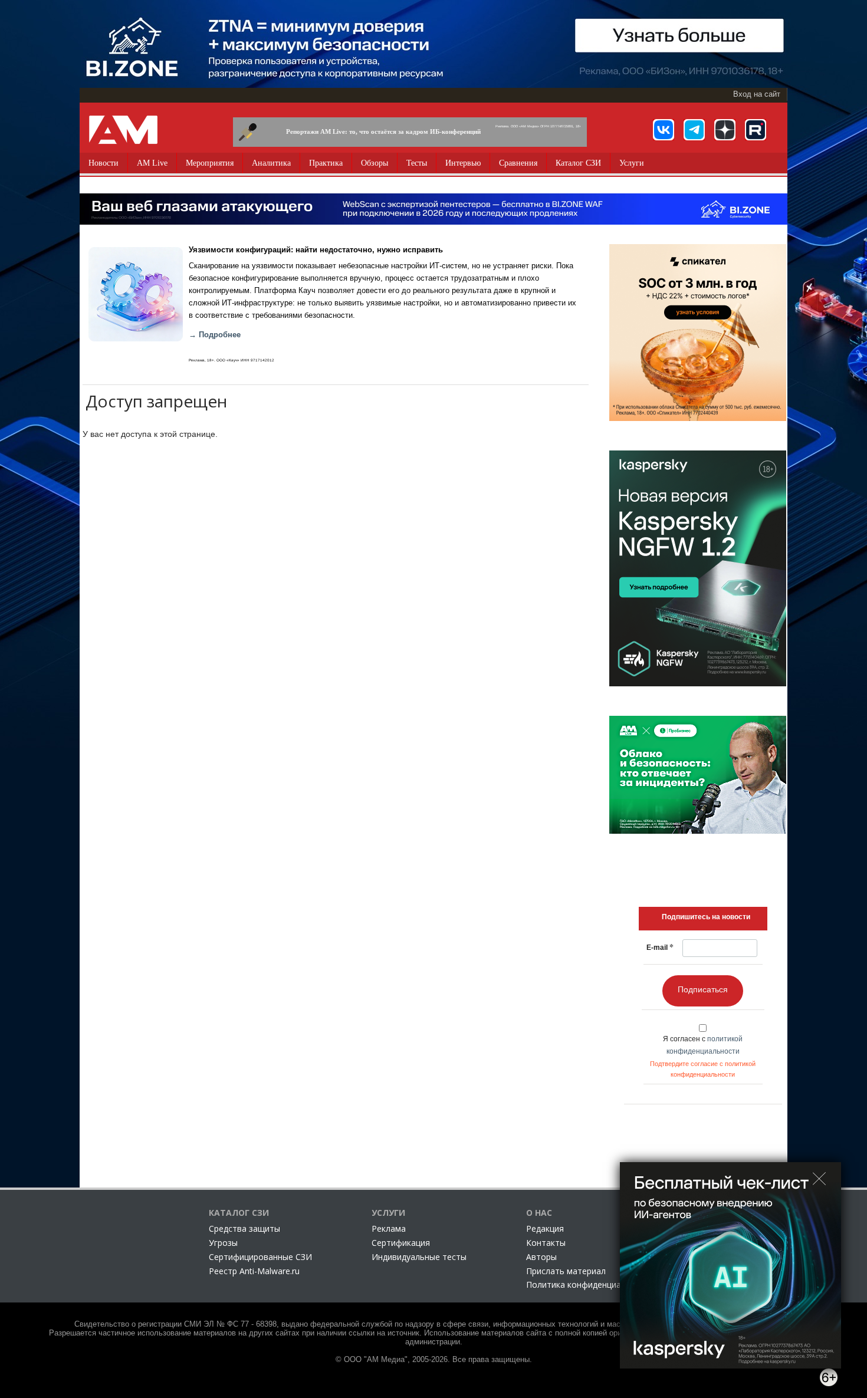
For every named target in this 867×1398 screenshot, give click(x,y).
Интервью (463, 163)
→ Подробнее (215, 335)
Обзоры (374, 163)
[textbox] (705, 917)
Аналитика (271, 163)
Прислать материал (566, 1271)
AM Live (152, 163)
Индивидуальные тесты (419, 1256)
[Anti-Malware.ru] (123, 129)
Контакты (546, 1242)
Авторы (541, 1256)
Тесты (416, 163)
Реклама (389, 1228)
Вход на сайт (756, 94)
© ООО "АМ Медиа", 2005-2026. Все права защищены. (434, 1360)
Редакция (545, 1228)
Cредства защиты (244, 1228)
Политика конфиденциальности (590, 1284)
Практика (326, 163)
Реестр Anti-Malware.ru (254, 1271)
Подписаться (703, 989)
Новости (103, 163)
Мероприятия (210, 163)
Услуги (631, 163)
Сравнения (518, 163)
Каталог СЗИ (578, 163)
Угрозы (223, 1242)
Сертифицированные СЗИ (260, 1256)
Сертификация (401, 1242)
